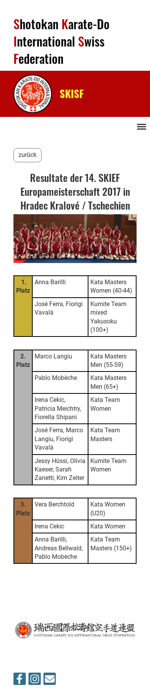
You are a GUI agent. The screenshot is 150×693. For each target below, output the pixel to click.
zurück (27, 154)
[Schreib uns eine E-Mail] (49, 680)
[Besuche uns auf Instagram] (34, 680)
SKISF (72, 93)
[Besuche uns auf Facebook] (19, 680)
